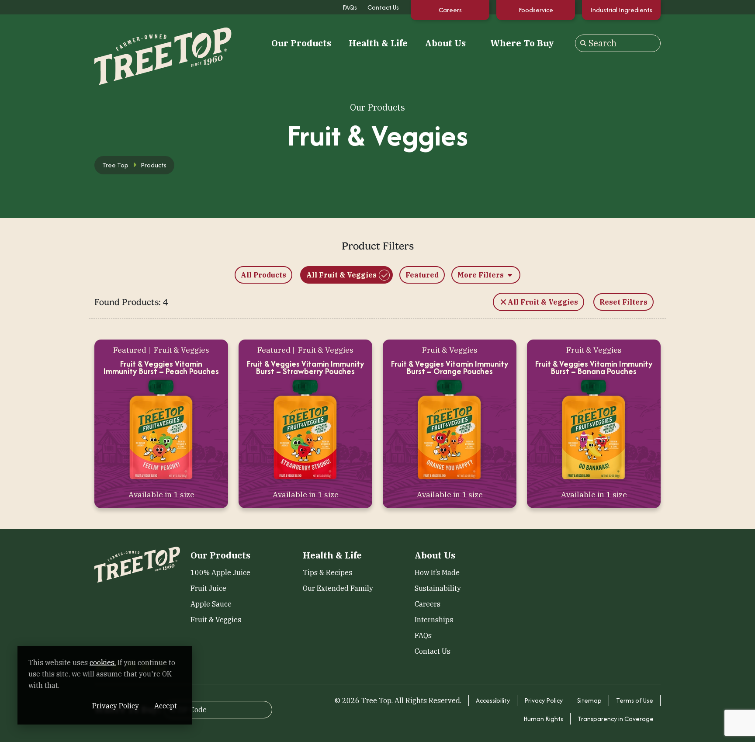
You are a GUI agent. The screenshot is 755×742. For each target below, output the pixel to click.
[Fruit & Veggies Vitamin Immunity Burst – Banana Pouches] (594, 430)
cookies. (103, 662)
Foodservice (536, 9)
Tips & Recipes (327, 572)
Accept (165, 705)
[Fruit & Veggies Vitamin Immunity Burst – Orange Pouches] (449, 430)
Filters (481, 274)
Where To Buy (522, 43)
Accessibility (493, 700)
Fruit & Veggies (215, 619)
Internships (434, 619)
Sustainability (438, 588)
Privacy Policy (543, 700)
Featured (422, 274)
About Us (445, 43)
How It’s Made (437, 572)
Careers (450, 9)
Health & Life (378, 43)
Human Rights (543, 718)
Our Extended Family (338, 588)
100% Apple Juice (220, 572)
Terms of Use (634, 700)
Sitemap (589, 700)
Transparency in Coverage (616, 718)
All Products (263, 274)
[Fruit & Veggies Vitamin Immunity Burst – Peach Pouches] (161, 430)
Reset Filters (623, 302)
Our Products (301, 43)
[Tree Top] (137, 42)
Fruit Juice (208, 588)
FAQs (350, 7)
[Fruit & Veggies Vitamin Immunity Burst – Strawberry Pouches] (305, 430)
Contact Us (383, 7)
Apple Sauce (211, 604)
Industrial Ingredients (621, 9)
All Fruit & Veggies (341, 274)
